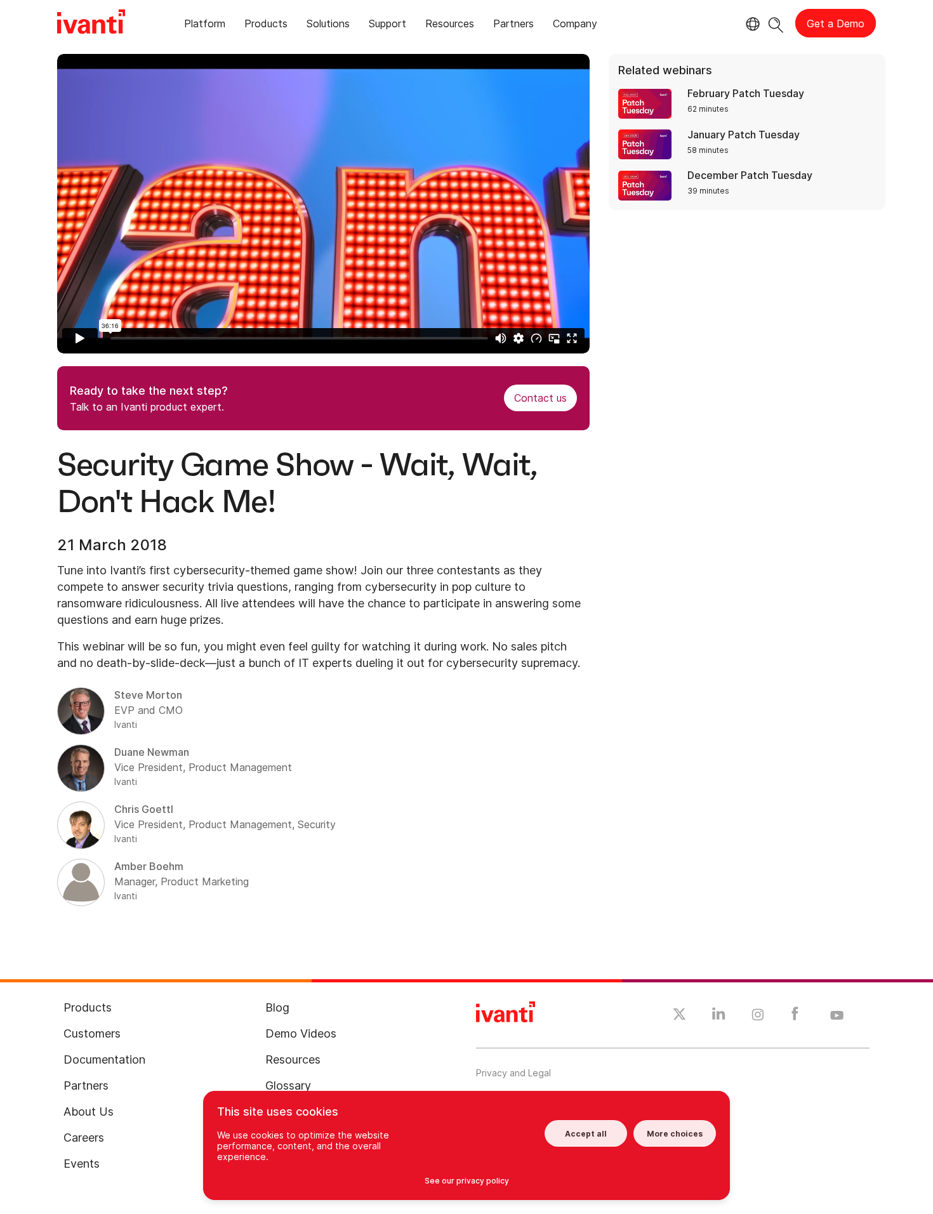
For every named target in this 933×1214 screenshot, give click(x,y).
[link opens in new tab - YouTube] (837, 1016)
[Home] (91, 23)
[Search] (776, 23)
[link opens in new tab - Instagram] (757, 1016)
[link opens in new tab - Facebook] (795, 1016)
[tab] (205, 25)
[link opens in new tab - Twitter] (679, 1016)
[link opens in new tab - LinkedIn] (718, 1016)
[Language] (751, 24)
